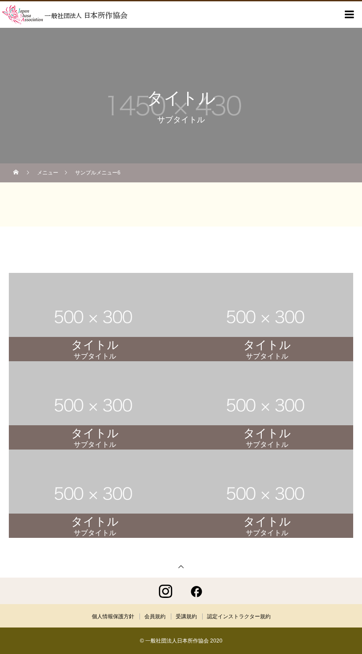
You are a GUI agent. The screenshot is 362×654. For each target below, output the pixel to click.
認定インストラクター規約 (239, 616)
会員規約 (155, 616)
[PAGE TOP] (181, 567)
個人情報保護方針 (113, 616)
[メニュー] (349, 14)
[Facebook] (196, 591)
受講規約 (186, 616)
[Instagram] (165, 591)
